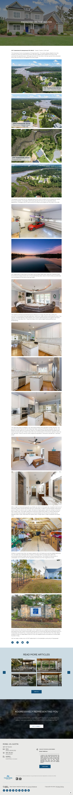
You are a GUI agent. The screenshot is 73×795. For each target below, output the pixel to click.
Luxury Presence (32, 786)
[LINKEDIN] (10, 790)
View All (36, 691)
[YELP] (25, 790)
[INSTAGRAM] (7, 790)
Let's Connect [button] (36, 726)
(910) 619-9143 (9, 753)
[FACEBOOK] (4, 790)
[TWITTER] (19, 790)
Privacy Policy (60, 786)
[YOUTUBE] (16, 790)
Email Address (43, 751)
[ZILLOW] (28, 790)
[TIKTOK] (13, 790)
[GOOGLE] (22, 790)
